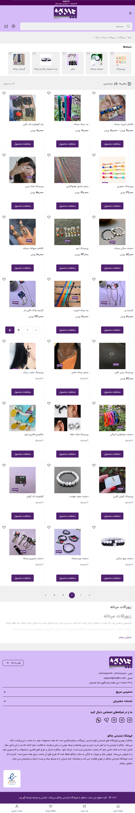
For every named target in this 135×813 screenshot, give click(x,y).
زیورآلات (121, 37)
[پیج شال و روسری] (114, 720)
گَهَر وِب (22, 797)
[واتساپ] (98, 720)
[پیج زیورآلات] (129, 720)
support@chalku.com (115, 678)
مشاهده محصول (112, 144)
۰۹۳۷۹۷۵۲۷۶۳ (105, 673)
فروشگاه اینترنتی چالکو (67, 797)
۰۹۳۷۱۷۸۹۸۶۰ (120, 673)
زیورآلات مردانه (108, 37)
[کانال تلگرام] (106, 720)
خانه (129, 37)
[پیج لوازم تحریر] (122, 720)
